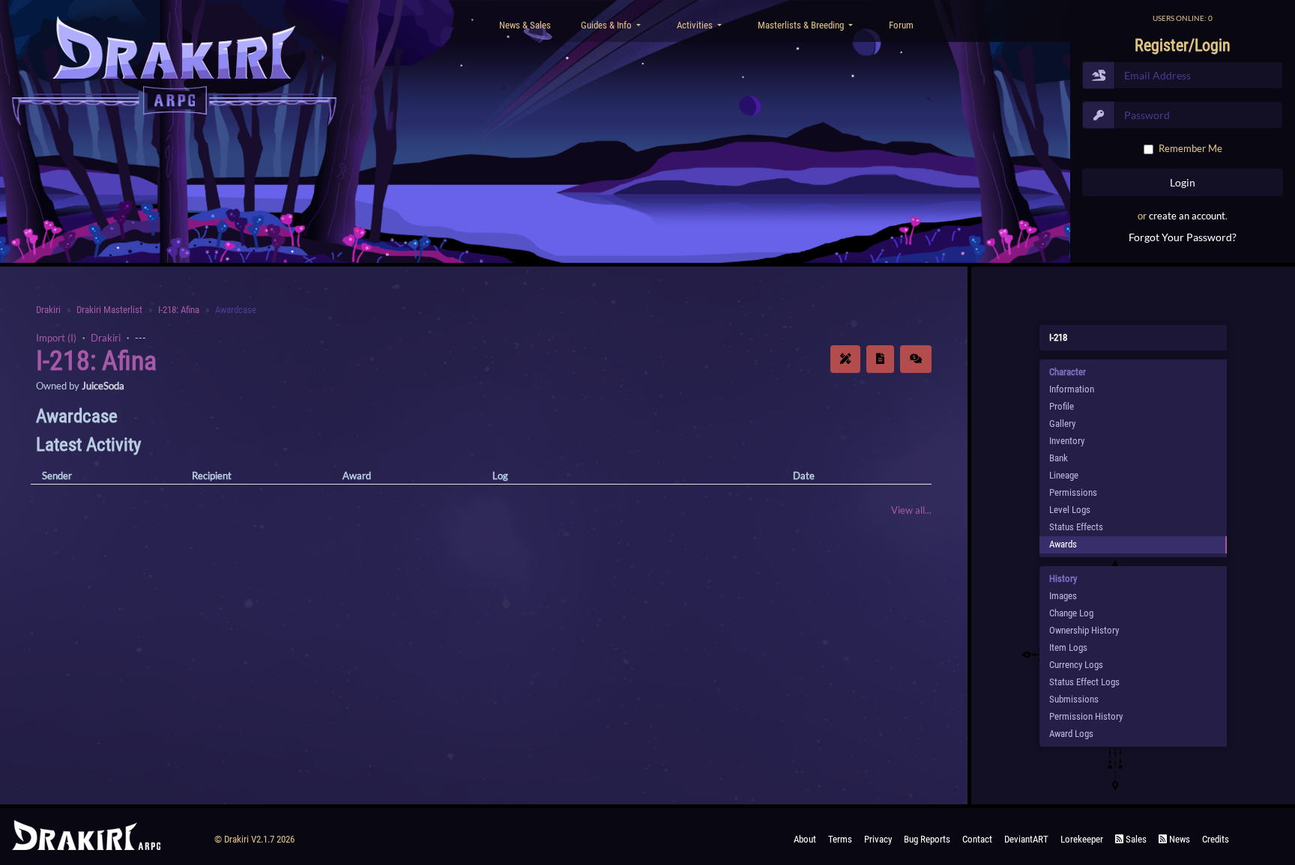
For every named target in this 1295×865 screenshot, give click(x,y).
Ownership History (1084, 630)
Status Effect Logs (1084, 682)
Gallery (1062, 423)
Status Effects (1076, 526)
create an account (1187, 216)
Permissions (1073, 492)
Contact (977, 839)
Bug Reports (927, 839)
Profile (1061, 406)
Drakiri (48, 309)
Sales (1135, 839)
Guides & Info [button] (607, 25)
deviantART (1026, 839)
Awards (1063, 544)
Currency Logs (1076, 664)
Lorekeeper (1081, 839)
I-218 (1058, 337)
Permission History (1086, 716)
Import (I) (56, 338)
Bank (1058, 458)
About (805, 839)
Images (1063, 595)
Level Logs (1069, 509)
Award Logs (1071, 733)
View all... (911, 510)
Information (1071, 389)
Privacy (878, 839)
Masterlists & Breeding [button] (802, 25)
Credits (1215, 839)
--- (140, 338)
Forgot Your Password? (1183, 237)
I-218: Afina (178, 309)
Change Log (1071, 613)
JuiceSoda (103, 386)
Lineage (1063, 475)
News (1178, 839)
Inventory (1066, 440)
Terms (840, 839)
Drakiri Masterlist (109, 309)
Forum (901, 25)
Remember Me (1190, 148)
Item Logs (1068, 647)
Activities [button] (696, 25)
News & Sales (525, 25)
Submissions (1074, 699)
